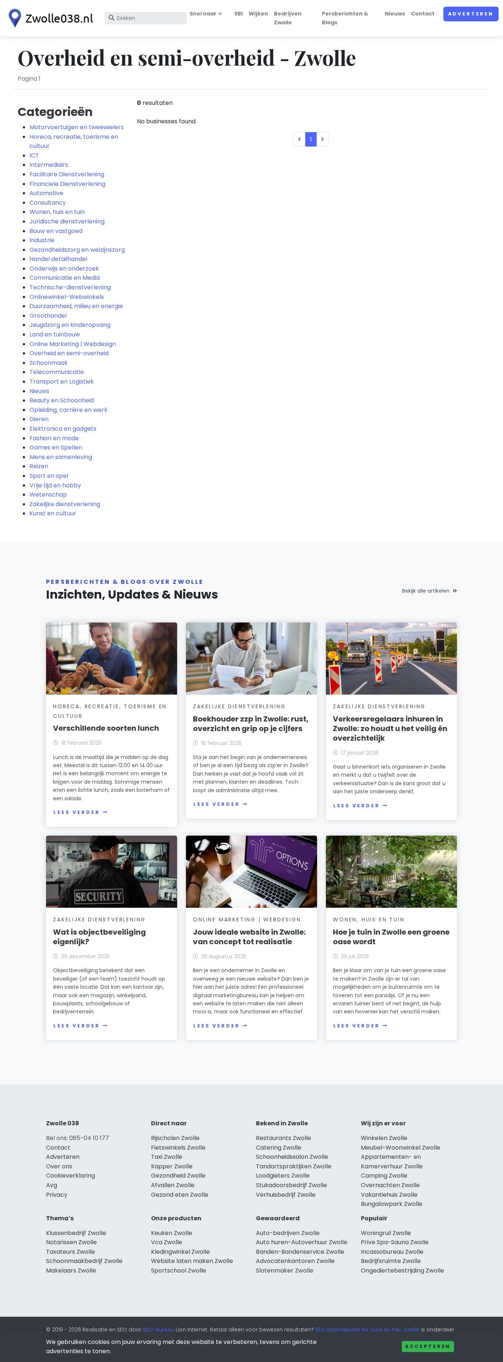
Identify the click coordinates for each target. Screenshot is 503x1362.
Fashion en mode (54, 438)
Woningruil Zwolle (386, 1233)
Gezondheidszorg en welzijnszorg (77, 250)
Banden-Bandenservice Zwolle (300, 1252)
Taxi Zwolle (166, 1157)
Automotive (46, 193)
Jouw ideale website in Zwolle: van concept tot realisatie (249, 937)
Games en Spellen (55, 447)
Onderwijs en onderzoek (64, 268)
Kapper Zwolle (172, 1166)
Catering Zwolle (278, 1147)
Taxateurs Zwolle (70, 1252)
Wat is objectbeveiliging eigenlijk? (99, 937)
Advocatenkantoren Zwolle (295, 1261)
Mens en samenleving (60, 457)
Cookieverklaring (70, 1175)
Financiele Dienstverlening (67, 184)
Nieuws (395, 13)
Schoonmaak (48, 363)
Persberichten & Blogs (345, 18)
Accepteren (428, 1346)
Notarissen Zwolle (71, 1242)
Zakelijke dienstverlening (64, 504)
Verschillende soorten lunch (106, 728)
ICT (34, 155)
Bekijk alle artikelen (426, 590)
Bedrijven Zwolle (288, 18)
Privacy (56, 1194)
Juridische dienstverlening (67, 221)
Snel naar (203, 13)
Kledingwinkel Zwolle (180, 1252)
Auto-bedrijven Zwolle (288, 1233)
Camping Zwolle (384, 1175)
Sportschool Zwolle (178, 1270)
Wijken (258, 13)
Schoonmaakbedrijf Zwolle (84, 1261)
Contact (423, 13)
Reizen (38, 466)
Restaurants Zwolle (283, 1138)
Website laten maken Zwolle (192, 1261)
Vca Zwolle (166, 1242)
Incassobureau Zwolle (392, 1252)
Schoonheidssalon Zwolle (292, 1157)
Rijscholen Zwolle (175, 1138)
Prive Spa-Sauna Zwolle (395, 1242)
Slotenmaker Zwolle (284, 1270)
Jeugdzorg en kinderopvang (69, 325)
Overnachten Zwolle (390, 1185)
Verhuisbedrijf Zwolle (286, 1194)
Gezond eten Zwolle (179, 1194)
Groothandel (48, 315)
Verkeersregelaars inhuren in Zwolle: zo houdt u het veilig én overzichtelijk (390, 728)
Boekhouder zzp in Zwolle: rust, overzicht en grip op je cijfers (251, 724)
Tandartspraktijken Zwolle (293, 1166)
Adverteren (471, 14)
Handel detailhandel (58, 259)
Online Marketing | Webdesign (72, 344)
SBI (238, 13)
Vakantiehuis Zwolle (389, 1194)
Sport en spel (48, 476)
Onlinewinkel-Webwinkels (66, 297)
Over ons (59, 1166)
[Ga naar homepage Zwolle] (48, 18)
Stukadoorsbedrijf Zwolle (291, 1185)
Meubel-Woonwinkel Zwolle (400, 1147)
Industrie (41, 240)
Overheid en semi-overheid (69, 353)
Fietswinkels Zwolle (178, 1147)
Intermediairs (48, 164)
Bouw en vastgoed (55, 231)
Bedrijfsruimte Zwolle (391, 1261)
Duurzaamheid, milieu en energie (76, 306)
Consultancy (47, 202)
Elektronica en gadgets (62, 428)
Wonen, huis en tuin (57, 212)
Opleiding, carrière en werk (68, 410)
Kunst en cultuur (52, 513)
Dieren (39, 419)
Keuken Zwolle (171, 1233)
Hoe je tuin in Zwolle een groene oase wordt (391, 937)
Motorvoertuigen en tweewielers (76, 127)
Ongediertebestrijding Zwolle (402, 1270)
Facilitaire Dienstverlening (66, 174)
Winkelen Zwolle (384, 1138)
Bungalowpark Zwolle (391, 1204)
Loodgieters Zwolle (283, 1175)
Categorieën (55, 111)
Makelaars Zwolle (71, 1270)
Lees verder (76, 812)
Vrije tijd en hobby (55, 485)
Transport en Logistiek (61, 381)
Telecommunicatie (56, 372)
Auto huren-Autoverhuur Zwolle (301, 1242)
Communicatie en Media (64, 278)
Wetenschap (48, 494)
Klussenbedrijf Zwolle (76, 1233)
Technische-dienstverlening (70, 287)
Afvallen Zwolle (172, 1185)
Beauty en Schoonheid (61, 400)
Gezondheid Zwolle (178, 1175)
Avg (51, 1185)
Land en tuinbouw (54, 334)
